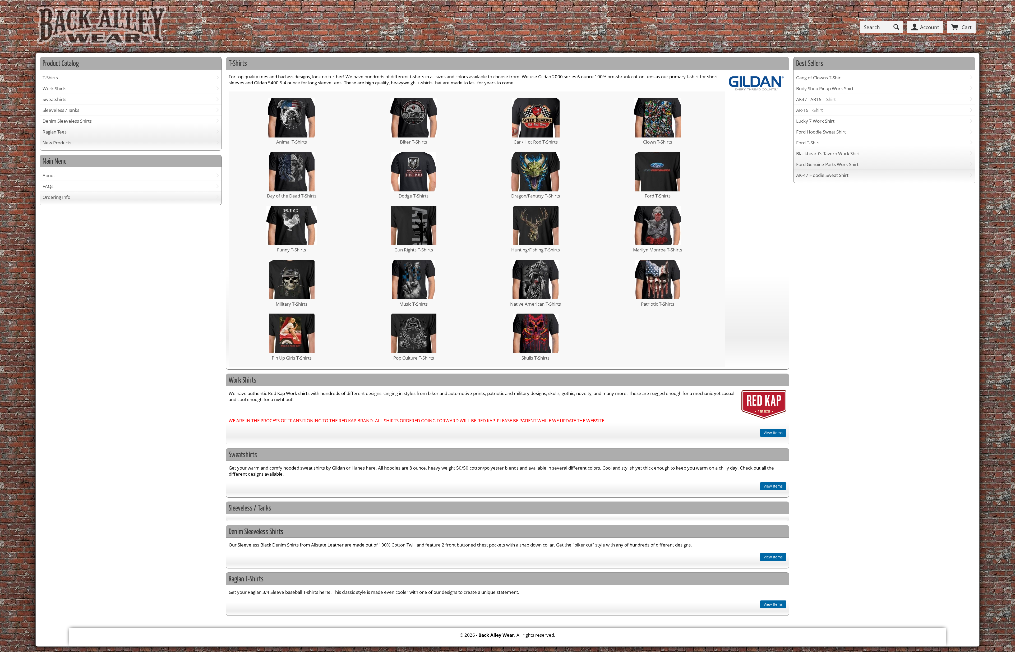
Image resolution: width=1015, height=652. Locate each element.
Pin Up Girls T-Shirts (292, 358)
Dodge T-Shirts (413, 196)
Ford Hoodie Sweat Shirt (821, 132)
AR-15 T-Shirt (809, 110)
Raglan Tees (55, 132)
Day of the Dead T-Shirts (291, 196)
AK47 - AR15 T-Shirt (816, 99)
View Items (773, 432)
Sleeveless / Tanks (61, 110)
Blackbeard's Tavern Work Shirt (828, 153)
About (49, 175)
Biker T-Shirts (413, 142)
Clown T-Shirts (657, 142)
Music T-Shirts (413, 304)
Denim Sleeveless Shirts (67, 121)
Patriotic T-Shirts (657, 304)
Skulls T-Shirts (536, 358)
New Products (57, 143)
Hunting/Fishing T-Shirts (535, 250)
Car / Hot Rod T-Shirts (536, 142)
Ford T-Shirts (658, 196)
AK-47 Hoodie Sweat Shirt (822, 175)
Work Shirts (54, 88)
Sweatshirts (54, 99)
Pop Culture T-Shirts (413, 358)
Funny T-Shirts (291, 250)
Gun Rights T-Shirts (413, 250)
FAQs (48, 186)
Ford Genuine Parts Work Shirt (827, 164)
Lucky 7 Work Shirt (815, 121)
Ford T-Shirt (808, 143)
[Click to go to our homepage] (101, 27)
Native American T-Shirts (535, 304)
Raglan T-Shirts (246, 579)
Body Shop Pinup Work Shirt (824, 88)
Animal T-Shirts (291, 142)
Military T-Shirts (291, 304)
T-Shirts (50, 78)
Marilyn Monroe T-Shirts (657, 250)
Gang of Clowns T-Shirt (819, 78)
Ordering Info (56, 197)
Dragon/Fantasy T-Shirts (535, 196)
